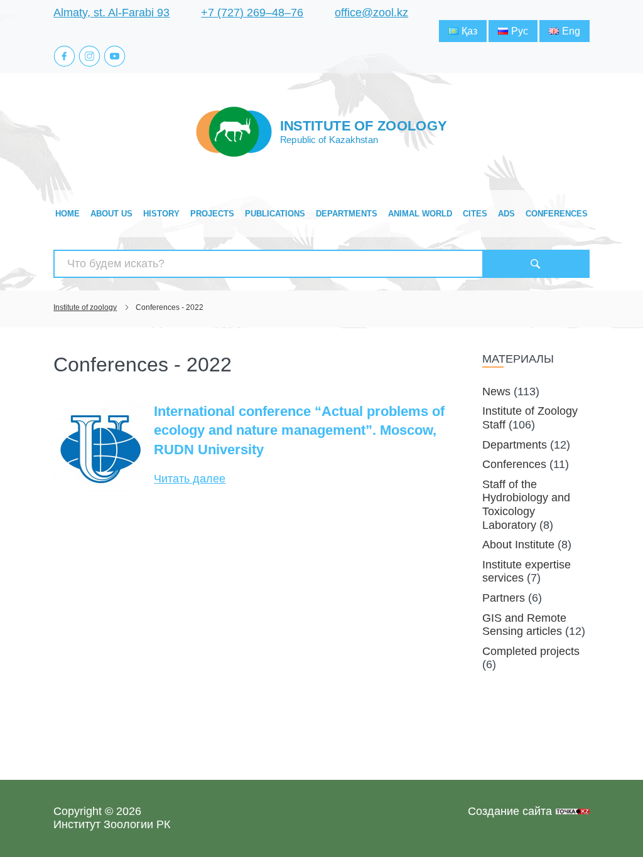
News (496, 391)
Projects (212, 213)
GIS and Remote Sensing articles (524, 625)
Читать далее (189, 478)
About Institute (518, 544)
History (161, 213)
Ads (506, 213)
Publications (275, 213)
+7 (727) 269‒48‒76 (252, 12)
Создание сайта (510, 811)
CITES (475, 213)
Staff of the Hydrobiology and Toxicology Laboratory (526, 504)
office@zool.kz (371, 12)
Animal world (420, 213)
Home (67, 213)
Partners (503, 598)
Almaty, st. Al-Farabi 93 (111, 12)
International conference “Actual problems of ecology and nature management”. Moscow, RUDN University (299, 430)
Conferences (557, 213)
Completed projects (531, 651)
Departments (346, 213)
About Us (111, 213)
